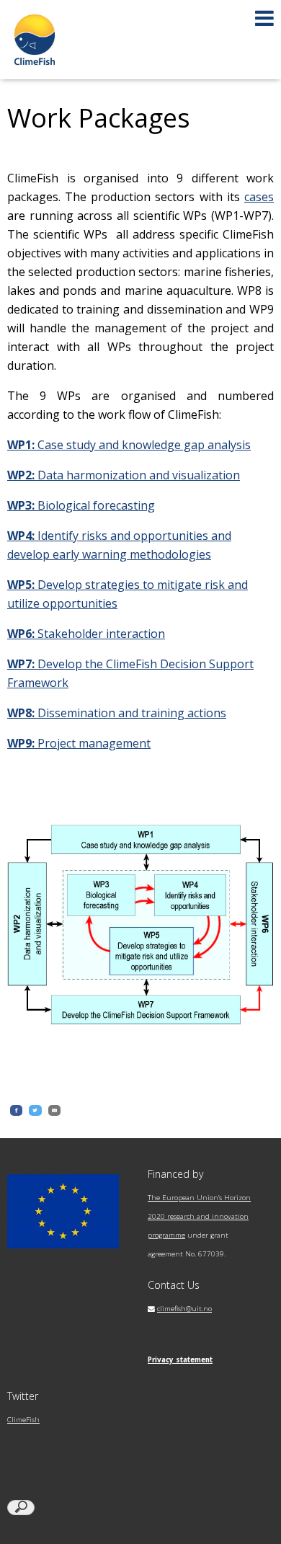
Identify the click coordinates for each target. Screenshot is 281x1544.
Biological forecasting (81, 505)
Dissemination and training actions (116, 713)
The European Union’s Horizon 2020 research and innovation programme (199, 1216)
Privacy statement (180, 1360)
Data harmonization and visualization (123, 475)
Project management (79, 743)
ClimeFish (23, 1419)
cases (259, 197)
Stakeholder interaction (86, 634)
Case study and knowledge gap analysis (129, 445)
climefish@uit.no (184, 1308)
